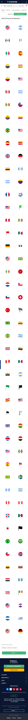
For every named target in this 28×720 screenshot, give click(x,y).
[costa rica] (7, 438)
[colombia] (7, 79)
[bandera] (7, 53)
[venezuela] (20, 567)
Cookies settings (14, 701)
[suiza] (20, 297)
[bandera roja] (7, 233)
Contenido (4, 674)
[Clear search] (19, 5)
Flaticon (14, 718)
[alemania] (20, 156)
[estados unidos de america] (7, 259)
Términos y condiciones (9, 698)
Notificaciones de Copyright (19, 700)
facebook (15, 647)
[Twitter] (11, 689)
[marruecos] (20, 271)
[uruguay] (20, 618)
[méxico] (7, 104)
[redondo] (7, 130)
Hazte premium (14, 670)
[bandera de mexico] (20, 592)
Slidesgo (19, 718)
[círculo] (20, 451)
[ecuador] (20, 323)
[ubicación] (20, 207)
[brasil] (20, 259)
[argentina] (20, 92)
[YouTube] (20, 689)
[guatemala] (7, 490)
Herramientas (5, 677)
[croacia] (20, 605)
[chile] (20, 104)
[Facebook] (7, 689)
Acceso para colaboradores (14, 666)
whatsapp (4, 647)
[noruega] (20, 554)
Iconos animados (15, 10)
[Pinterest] (14, 689)
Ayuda (2, 680)
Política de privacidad (19, 698)
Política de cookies (8, 700)
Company (3, 683)
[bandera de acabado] (20, 310)
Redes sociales (14, 685)
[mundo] (20, 27)
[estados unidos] (7, 27)
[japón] (7, 528)
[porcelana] (7, 310)
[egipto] (20, 438)
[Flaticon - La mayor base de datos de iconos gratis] (12, 2)
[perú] (7, 92)
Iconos (3, 10)
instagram (9, 647)
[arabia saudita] (20, 541)
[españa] (20, 66)
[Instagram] (17, 689)
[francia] (7, 194)
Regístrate (14, 695)
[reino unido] (7, 156)
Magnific (9, 718)
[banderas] (20, 40)
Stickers (8, 10)
